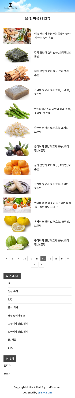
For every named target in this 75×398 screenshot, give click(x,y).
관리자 (7, 365)
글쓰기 (7, 374)
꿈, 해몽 (12, 339)
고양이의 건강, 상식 (18, 323)
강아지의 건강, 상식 (18, 331)
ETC (10, 347)
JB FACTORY (45, 392)
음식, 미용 (13, 307)
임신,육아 (13, 291)
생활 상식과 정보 (16, 315)
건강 (10, 299)
